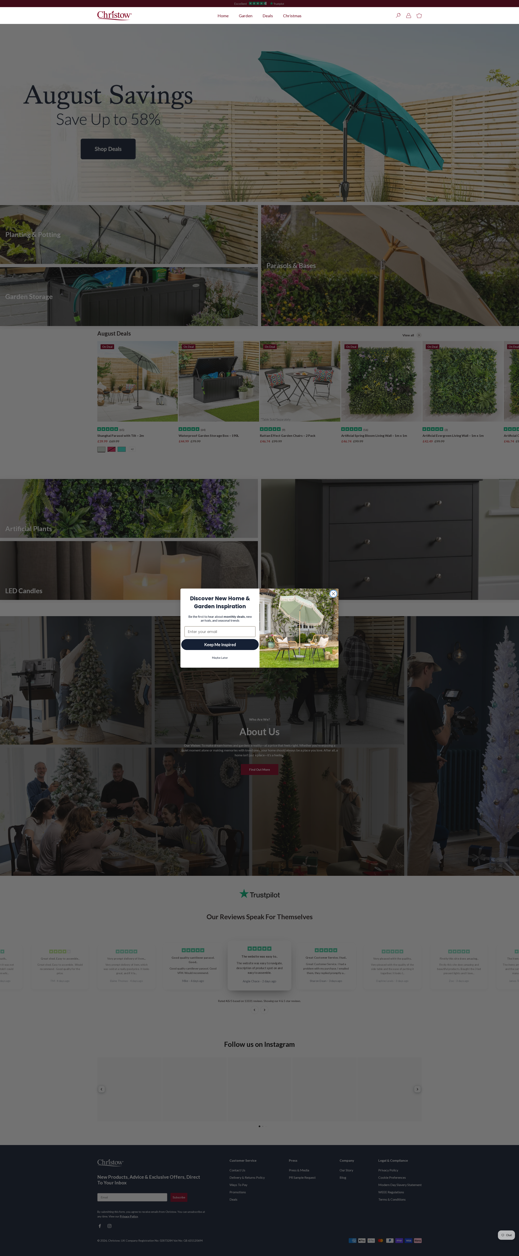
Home (223, 15)
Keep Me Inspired (220, 644)
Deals (268, 15)
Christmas (292, 15)
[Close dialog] (333, 593)
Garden (245, 15)
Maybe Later (220, 657)
